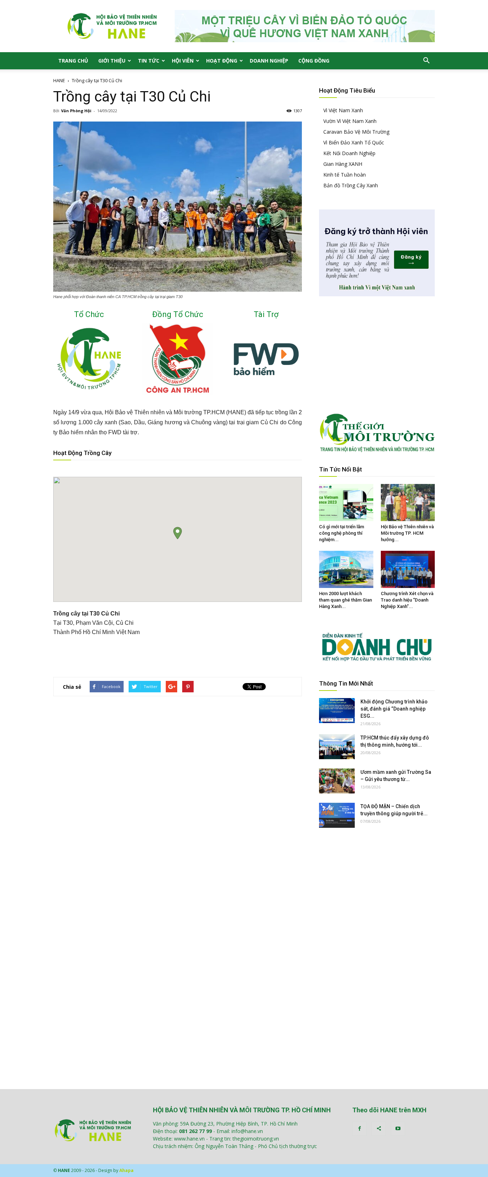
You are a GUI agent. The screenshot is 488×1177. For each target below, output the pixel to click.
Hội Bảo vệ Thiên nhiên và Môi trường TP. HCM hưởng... (407, 533)
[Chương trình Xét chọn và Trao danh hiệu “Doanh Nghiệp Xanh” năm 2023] (408, 569)
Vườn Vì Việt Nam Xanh (350, 121)
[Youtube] (398, 1129)
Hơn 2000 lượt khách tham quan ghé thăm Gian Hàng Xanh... (345, 600)
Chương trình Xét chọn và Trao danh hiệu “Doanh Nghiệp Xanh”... (407, 600)
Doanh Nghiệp (269, 60)
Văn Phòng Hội (76, 110)
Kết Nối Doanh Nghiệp (349, 153)
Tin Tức (148, 60)
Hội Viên (183, 60)
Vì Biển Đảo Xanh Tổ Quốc (353, 142)
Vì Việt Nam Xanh (343, 110)
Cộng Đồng (313, 60)
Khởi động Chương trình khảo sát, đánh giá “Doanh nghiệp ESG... (394, 709)
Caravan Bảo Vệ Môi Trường (356, 131)
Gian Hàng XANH (342, 163)
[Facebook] (359, 1129)
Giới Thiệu (111, 60)
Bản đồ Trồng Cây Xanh (350, 185)
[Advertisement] (177, 653)
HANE (59, 80)
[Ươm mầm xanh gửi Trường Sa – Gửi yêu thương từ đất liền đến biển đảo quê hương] (337, 780)
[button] (426, 60)
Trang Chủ (73, 60)
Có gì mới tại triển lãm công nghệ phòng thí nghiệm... (341, 533)
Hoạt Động (221, 60)
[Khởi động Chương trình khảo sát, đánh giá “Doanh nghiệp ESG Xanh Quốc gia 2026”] (337, 710)
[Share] (379, 1129)
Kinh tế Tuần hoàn (344, 174)
